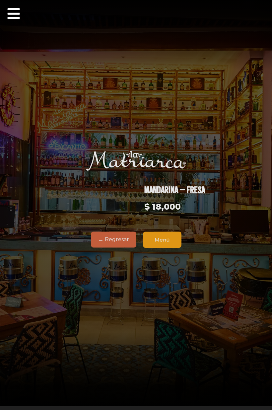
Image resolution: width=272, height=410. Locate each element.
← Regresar (113, 239)
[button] (13, 13)
